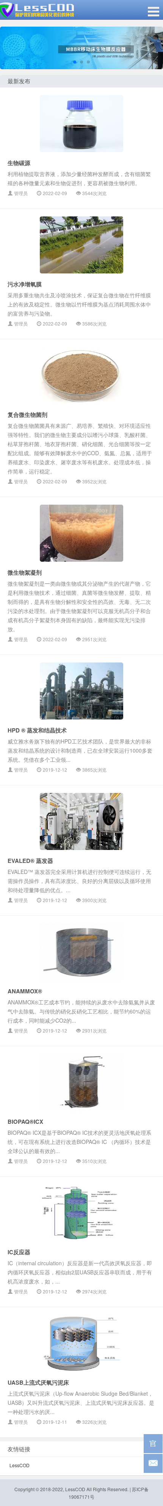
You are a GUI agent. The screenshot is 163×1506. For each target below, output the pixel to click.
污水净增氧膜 (25, 284)
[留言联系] (153, 1463)
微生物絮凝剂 (25, 572)
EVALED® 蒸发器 (30, 860)
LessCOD (19, 1465)
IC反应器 (19, 1252)
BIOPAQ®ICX (25, 1121)
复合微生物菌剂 (27, 414)
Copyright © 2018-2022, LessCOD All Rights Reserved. (71, 1489)
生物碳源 (19, 163)
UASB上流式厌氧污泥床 (38, 1382)
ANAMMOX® (25, 991)
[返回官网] (153, 1443)
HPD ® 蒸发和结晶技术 (37, 730)
